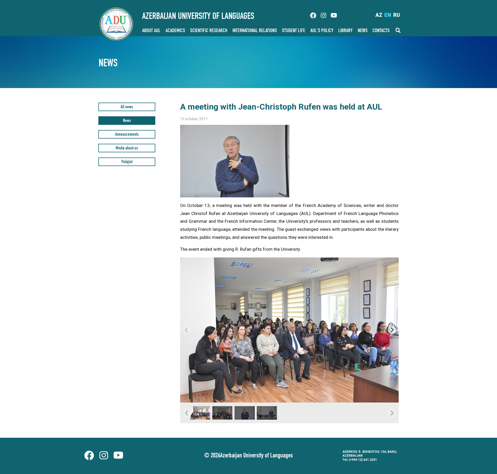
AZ (378, 15)
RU (396, 15)
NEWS (363, 31)
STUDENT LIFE (293, 31)
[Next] (392, 330)
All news (127, 107)
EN (387, 15)
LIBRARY (345, 31)
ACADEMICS (175, 31)
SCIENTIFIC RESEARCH (208, 31)
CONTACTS (381, 31)
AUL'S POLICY (321, 31)
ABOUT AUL (151, 31)
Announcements (127, 135)
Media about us (127, 148)
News (127, 121)
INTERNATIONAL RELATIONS (254, 31)
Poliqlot (127, 162)
